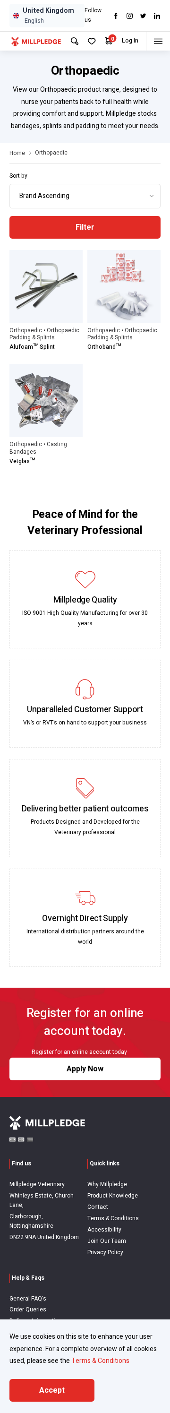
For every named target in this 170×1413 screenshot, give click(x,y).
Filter (85, 227)
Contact (97, 1207)
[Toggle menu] (158, 41)
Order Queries (27, 1309)
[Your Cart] (108, 40)
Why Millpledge (107, 1184)
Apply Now (85, 1069)
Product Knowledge (112, 1195)
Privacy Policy (105, 1252)
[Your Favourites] (92, 41)
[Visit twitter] (143, 16)
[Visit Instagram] (130, 16)
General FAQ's (27, 1298)
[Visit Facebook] (116, 16)
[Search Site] (74, 41)
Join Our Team (106, 1241)
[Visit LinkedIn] (157, 16)
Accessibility (104, 1229)
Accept (52, 1390)
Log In (130, 40)
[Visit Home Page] (36, 41)
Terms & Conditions (113, 1218)
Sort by (18, 176)
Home (17, 153)
